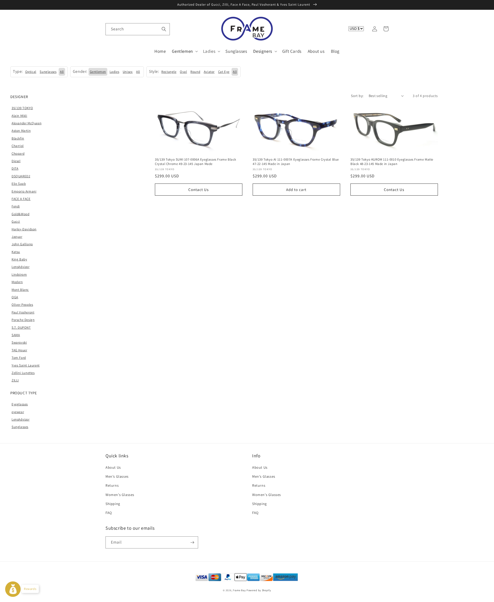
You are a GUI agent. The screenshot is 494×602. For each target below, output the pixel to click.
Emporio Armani (24, 191)
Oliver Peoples (22, 304)
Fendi (16, 206)
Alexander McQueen (26, 123)
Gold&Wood (20, 214)
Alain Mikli (19, 116)
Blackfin (18, 138)
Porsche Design (23, 320)
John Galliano (22, 244)
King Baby (19, 259)
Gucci (16, 221)
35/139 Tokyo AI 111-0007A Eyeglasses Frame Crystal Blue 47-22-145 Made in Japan (296, 162)
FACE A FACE (21, 199)
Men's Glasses (117, 476)
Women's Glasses (119, 494)
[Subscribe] (192, 542)
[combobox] (138, 29)
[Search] (164, 29)
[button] (111, 28)
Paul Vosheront (23, 312)
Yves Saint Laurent (26, 365)
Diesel (16, 161)
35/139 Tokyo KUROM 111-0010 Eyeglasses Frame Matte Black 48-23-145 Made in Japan (391, 162)
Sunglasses (20, 427)
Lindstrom (19, 274)
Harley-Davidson (24, 229)
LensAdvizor (21, 267)
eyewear (18, 412)
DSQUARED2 (21, 176)
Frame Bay (239, 590)
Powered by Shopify (258, 590)
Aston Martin (21, 130)
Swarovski (19, 342)
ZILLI (15, 380)
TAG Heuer (19, 350)
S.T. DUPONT (21, 327)
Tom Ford (19, 357)
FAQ (108, 512)
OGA (15, 297)
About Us (113, 467)
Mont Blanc (20, 289)
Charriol (18, 146)
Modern (17, 282)
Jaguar (17, 236)
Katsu (16, 252)
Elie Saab (19, 183)
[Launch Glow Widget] (13, 589)
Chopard (18, 153)
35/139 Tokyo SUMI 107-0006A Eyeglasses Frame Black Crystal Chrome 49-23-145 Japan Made (195, 162)
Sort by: (357, 95)
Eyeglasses (20, 404)
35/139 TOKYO (22, 108)
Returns (112, 485)
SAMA (16, 335)
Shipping (112, 503)
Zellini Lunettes (23, 373)
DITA (15, 168)
